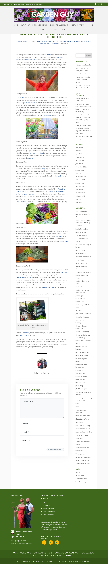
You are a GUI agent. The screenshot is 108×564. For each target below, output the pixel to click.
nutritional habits (21, 201)
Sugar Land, (59, 57)
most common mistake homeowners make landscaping (84, 109)
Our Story (25, 25)
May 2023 (79, 151)
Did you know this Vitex (83, 65)
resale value (64, 241)
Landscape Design (39, 25)
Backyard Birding (81, 211)
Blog (90, 25)
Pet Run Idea (80, 101)
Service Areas (78, 25)
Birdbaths (79, 226)
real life (78, 404)
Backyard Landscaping (60, 25)
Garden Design (43, 41)
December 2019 (81, 193)
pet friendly (79, 386)
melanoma (79, 370)
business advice (81, 232)
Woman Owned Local (83, 464)
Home (15, 25)
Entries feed (80, 475)
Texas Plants (80, 438)
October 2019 (80, 196)
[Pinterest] (101, 4)
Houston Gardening (82, 332)
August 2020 (80, 183)
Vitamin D (19, 98)
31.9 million (48, 55)
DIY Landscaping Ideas (83, 257)
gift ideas (79, 310)
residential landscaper (83, 416)
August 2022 (80, 170)
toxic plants (79, 451)
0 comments (55, 44)
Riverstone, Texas (30, 60)
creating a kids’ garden (23, 277)
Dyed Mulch (80, 260)
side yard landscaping (83, 425)
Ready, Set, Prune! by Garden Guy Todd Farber (83, 79)
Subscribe (53, 30)
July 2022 (79, 173)
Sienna (18, 60)
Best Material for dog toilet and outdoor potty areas (83, 130)
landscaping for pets (82, 355)
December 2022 (81, 167)
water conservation (82, 460)
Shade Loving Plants (82, 419)
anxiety (42, 168)
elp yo (52, 191)
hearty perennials (61, 236)
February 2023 (80, 160)
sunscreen (47, 115)
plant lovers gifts (81, 389)
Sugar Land (23, 335)
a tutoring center (81, 104)
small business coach (83, 429)
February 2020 (80, 186)
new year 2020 (81, 382)
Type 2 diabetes (29, 103)
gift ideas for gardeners (83, 314)
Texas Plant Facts (82, 435)
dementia (30, 158)
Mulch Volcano (81, 373)
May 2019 (79, 202)
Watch (43, 30)
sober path (57, 176)
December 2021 (81, 177)
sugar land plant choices (84, 432)
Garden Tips (80, 302)
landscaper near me (76, 41)
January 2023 (80, 164)
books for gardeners (82, 229)
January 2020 (80, 189)
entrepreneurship (81, 263)
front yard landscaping (83, 272)
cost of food (63, 231)
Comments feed (81, 479)
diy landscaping (81, 253)
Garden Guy (26, 333)
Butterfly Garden (81, 236)
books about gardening (49, 287)
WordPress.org (81, 482)
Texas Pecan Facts (82, 74)
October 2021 (80, 180)
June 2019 (79, 199)
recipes (78, 407)
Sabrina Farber (22, 41)
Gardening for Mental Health (59, 41)
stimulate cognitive (36, 153)
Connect (64, 30)
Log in (78, 472)
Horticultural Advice (82, 317)
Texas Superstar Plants (83, 447)
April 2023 (79, 154)
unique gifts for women (83, 457)
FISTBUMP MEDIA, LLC (84, 561)
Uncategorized (80, 454)
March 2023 (80, 157)
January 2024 (80, 147)
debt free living (81, 250)
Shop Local (79, 422)
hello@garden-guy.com (24, 543)
